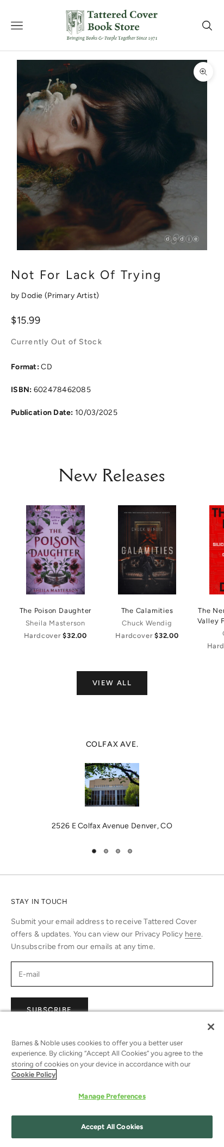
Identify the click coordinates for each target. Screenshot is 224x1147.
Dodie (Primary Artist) (60, 295)
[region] (112, 785)
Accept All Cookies (112, 1127)
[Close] (211, 1027)
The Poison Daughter (56, 610)
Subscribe (49, 1010)
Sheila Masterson (55, 623)
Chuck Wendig (147, 623)
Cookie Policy (33, 1074)
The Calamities (147, 610)
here (193, 934)
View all (112, 683)
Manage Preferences (111, 1096)
